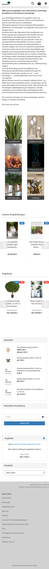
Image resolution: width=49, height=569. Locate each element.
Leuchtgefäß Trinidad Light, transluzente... (12, 244)
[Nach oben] (42, 565)
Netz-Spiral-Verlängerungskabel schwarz (24, 449)
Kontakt (5, 516)
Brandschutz (6, 498)
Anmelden (24, 423)
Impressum (6, 537)
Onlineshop (16, 566)
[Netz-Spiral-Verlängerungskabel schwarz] (24, 444)
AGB (3, 529)
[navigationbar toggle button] (45, 3)
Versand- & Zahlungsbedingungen (14, 520)
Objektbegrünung (8, 507)
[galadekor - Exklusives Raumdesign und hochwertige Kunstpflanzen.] (5, 3)
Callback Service (8, 542)
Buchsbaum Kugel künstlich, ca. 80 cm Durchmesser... (12, 303)
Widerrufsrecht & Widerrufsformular (15, 524)
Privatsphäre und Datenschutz (13, 533)
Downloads (6, 502)
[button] (4, 245)
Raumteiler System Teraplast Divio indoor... (36, 244)
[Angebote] (44, 438)
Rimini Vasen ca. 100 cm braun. (36, 302)
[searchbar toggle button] (32, 3)
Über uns (5, 511)
